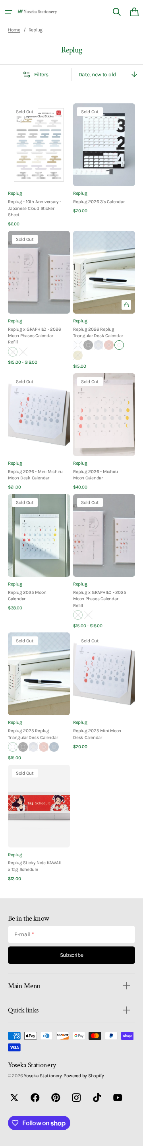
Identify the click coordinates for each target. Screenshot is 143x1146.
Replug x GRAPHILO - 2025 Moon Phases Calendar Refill (99, 598)
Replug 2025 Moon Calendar (27, 595)
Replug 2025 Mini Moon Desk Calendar (97, 734)
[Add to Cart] (126, 305)
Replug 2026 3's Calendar (98, 201)
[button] (8, 12)
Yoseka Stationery (43, 1075)
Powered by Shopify (84, 1075)
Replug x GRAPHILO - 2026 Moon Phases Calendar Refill (34, 335)
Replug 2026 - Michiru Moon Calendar (95, 475)
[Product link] (39, 165)
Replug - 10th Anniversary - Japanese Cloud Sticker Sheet (34, 208)
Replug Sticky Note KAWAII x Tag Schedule (34, 866)
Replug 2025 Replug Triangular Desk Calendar (33, 734)
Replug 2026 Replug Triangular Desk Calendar (98, 332)
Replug (15, 193)
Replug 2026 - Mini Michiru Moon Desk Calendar (35, 475)
